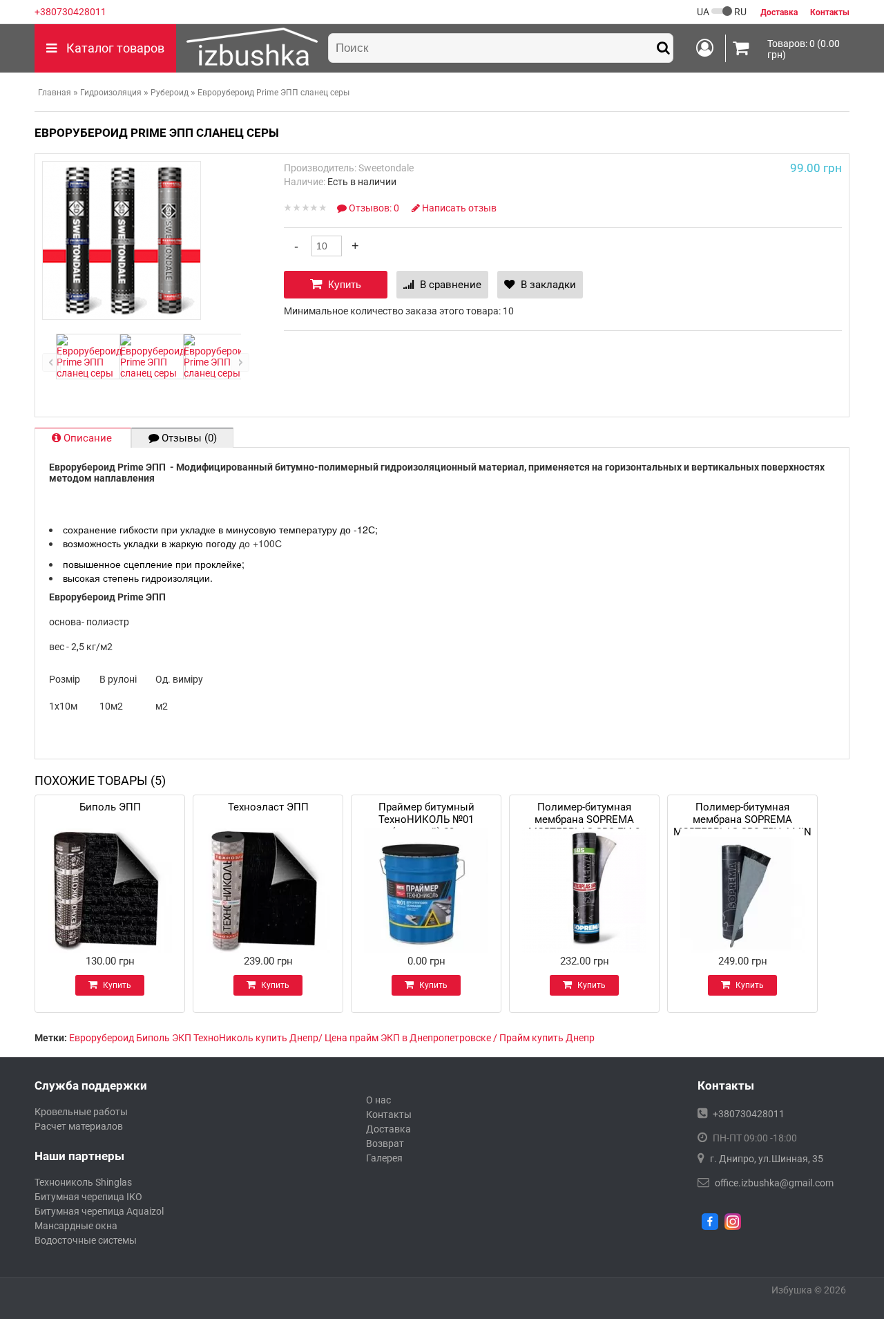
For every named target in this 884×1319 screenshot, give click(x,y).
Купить (343, 284)
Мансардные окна (76, 1225)
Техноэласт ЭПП (268, 807)
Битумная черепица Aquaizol (99, 1211)
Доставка (388, 1129)
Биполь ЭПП (110, 807)
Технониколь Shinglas (83, 1182)
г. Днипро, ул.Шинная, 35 (766, 1158)
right (240, 362)
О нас (378, 1100)
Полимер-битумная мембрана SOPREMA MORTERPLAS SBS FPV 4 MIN (742, 811)
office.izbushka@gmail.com (774, 1182)
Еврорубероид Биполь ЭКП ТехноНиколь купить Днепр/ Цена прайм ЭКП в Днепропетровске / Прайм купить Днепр (332, 1037)
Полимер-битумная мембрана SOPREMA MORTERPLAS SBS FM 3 (584, 811)
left (51, 362)
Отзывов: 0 (374, 207)
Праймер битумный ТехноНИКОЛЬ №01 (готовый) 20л (426, 811)
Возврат (385, 1143)
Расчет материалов (79, 1126)
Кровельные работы (81, 1111)
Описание (88, 438)
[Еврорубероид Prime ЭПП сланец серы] (89, 373)
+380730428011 (70, 11)
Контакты (389, 1114)
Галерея (384, 1158)
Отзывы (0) (188, 438)
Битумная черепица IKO (88, 1196)
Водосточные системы (86, 1240)
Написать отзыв (458, 207)
